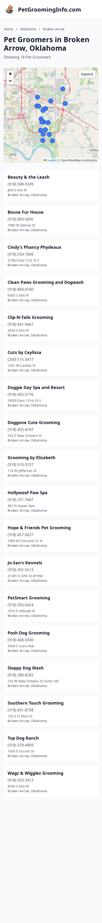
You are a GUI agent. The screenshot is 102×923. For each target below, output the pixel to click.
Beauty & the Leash (29, 177)
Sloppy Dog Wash (26, 668)
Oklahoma (28, 29)
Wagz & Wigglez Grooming (35, 773)
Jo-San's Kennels (25, 563)
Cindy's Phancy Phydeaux (34, 247)
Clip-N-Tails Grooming (30, 317)
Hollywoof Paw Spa (27, 492)
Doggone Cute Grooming (34, 422)
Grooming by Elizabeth (32, 457)
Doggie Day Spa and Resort (36, 387)
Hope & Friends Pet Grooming (39, 527)
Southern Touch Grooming (36, 703)
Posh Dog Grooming (29, 633)
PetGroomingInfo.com (49, 9)
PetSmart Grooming (29, 598)
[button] (43, 110)
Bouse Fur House (26, 212)
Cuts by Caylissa (24, 352)
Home (8, 29)
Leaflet (51, 160)
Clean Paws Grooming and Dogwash (46, 282)
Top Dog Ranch (23, 738)
